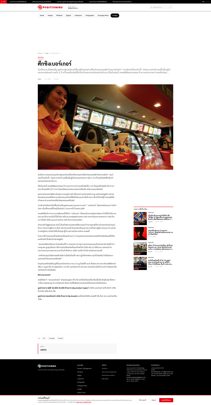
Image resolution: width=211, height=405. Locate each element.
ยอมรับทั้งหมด (166, 400)
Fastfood (60, 338)
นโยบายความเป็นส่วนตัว (109, 372)
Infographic (90, 15)
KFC (44, 338)
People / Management (84, 368)
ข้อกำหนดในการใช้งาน (108, 375)
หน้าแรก (40, 53)
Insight (114, 15)
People (50, 15)
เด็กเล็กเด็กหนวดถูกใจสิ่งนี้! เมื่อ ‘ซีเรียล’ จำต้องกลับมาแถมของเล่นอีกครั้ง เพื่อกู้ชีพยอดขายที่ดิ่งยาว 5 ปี (160, 217)
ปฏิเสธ (154, 400)
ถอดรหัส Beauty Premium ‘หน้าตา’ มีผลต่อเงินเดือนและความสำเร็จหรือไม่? (160, 232)
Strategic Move (103, 15)
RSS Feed (105, 379)
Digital (68, 15)
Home (42, 15)
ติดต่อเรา (105, 368)
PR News (59, 15)
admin (39, 79)
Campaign (52, 338)
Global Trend (81, 392)
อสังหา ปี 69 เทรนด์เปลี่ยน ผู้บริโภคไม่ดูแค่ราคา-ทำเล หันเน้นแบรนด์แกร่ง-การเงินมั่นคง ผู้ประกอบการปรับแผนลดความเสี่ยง (160, 247)
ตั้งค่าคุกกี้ (142, 400)
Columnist (78, 15)
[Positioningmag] (50, 7)
